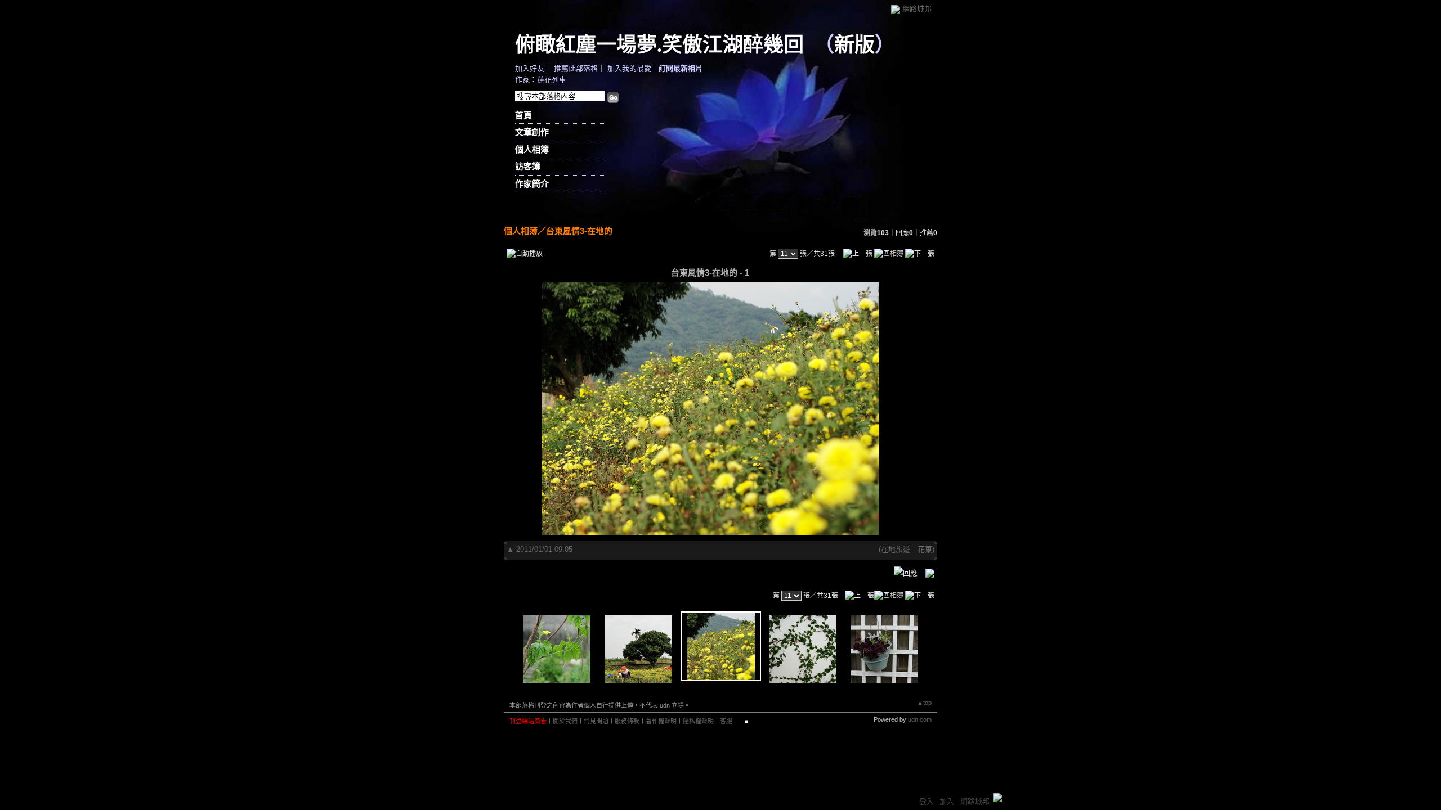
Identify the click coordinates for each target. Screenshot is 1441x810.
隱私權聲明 (698, 721)
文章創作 (532, 132)
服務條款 (627, 721)
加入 (946, 801)
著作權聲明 (661, 721)
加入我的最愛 (629, 68)
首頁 (523, 115)
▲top (924, 702)
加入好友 (529, 68)
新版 (854, 43)
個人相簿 (532, 149)
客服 (726, 721)
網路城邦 (917, 8)
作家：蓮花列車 (540, 79)
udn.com (920, 719)
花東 (925, 549)
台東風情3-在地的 (579, 231)
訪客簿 (527, 166)
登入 (926, 801)
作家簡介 (532, 183)
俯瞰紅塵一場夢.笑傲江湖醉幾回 (659, 43)
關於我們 (565, 721)
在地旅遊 (895, 549)
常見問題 (596, 721)
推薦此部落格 (576, 68)
